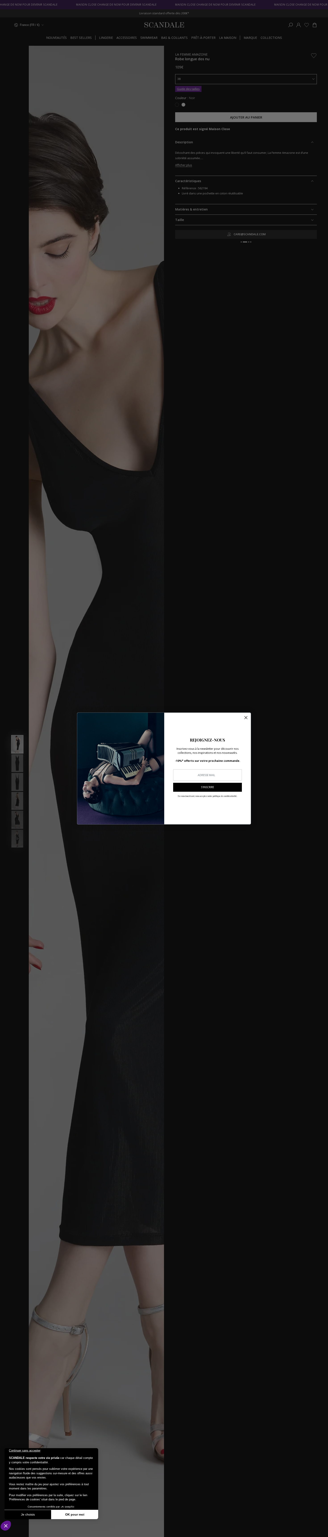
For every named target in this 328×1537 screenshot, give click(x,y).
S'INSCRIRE (207, 787)
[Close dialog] (246, 717)
